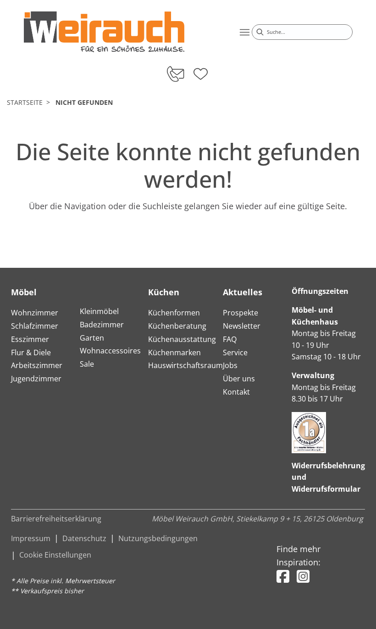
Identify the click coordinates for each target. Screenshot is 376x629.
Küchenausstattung (182, 339)
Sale (87, 364)
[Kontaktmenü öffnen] (175, 74)
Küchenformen (174, 313)
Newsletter (241, 326)
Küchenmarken (174, 352)
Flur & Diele (31, 352)
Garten (92, 338)
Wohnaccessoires (110, 351)
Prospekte (240, 313)
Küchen (163, 292)
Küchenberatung (177, 326)
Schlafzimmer (34, 326)
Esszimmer (30, 339)
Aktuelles (242, 292)
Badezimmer (102, 325)
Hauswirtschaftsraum (185, 365)
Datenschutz (84, 538)
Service (235, 352)
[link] (104, 31)
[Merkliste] (200, 71)
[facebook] (282, 576)
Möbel (24, 292)
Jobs (230, 365)
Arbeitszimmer (36, 365)
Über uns (239, 379)
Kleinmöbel (99, 311)
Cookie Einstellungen (55, 555)
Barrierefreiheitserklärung (56, 519)
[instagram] (303, 576)
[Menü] (244, 32)
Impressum (30, 538)
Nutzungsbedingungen (158, 538)
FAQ (230, 339)
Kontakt (236, 392)
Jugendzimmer (36, 379)
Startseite (25, 102)
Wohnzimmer (34, 313)
